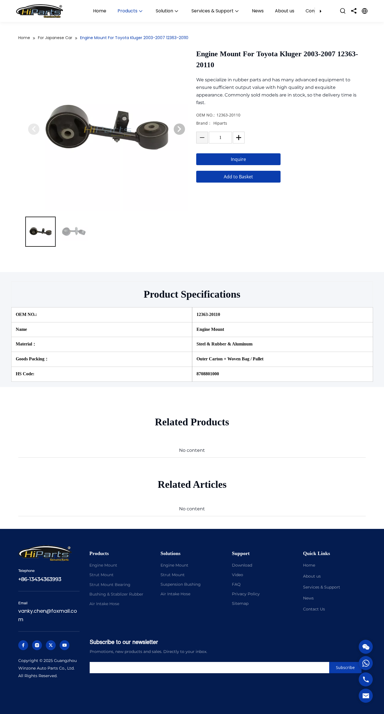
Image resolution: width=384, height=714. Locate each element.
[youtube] (64, 645)
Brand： (204, 123)
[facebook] (23, 645)
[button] (179, 129)
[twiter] (51, 645)
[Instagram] (37, 645)
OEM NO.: (205, 115)
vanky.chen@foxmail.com (47, 615)
